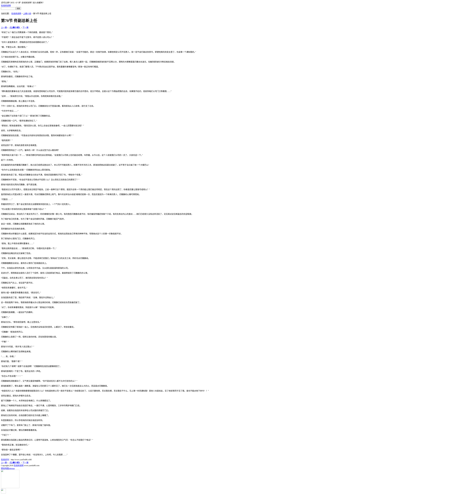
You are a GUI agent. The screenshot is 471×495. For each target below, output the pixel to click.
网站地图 (5, 468)
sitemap (12, 468)
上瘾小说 (27, 14)
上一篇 (4, 27)
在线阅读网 (6, 6)
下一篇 (25, 27)
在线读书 (5, 460)
